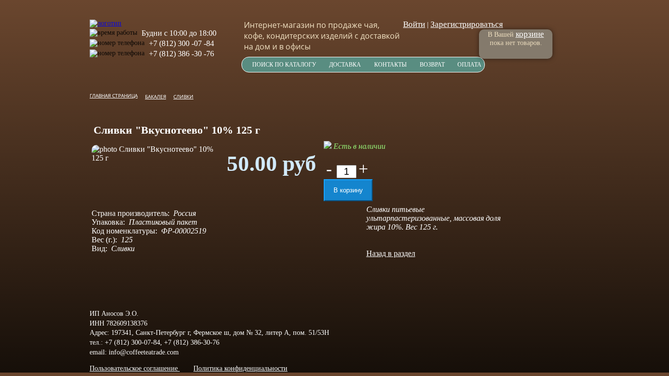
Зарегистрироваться (466, 24)
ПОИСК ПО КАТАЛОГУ (284, 64)
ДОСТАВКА (345, 64)
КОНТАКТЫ (390, 64)
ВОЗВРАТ (432, 64)
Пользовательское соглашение (135, 368)
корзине (530, 34)
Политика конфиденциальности (240, 368)
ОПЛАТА (469, 64)
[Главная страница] (105, 18)
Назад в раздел (390, 253)
